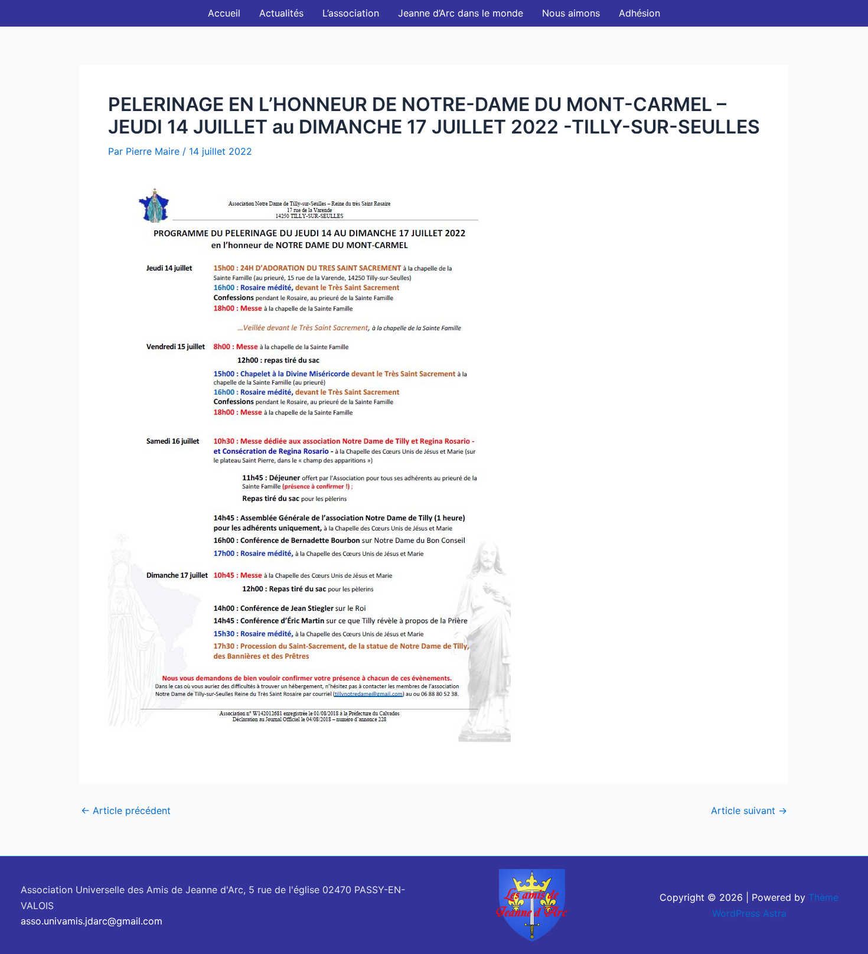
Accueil (224, 13)
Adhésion (639, 13)
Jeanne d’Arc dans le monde (460, 13)
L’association (350, 13)
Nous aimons (571, 13)
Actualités (281, 13)
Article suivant (749, 810)
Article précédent (126, 810)
